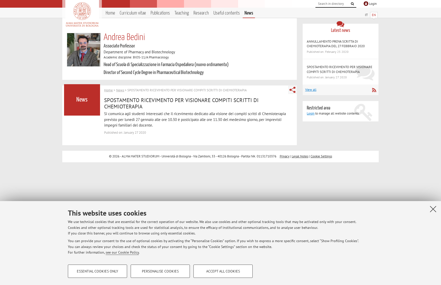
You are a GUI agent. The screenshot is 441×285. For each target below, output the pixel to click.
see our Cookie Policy (122, 252)
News (248, 13)
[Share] (292, 90)
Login (310, 113)
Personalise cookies (160, 271)
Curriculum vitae (133, 13)
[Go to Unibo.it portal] (82, 14)
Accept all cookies (223, 271)
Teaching (182, 13)
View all (310, 90)
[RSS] (374, 90)
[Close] (433, 209)
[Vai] (352, 4)
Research (201, 13)
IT (366, 15)
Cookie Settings (321, 156)
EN (374, 15)
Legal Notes (300, 156)
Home (110, 13)
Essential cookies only (97, 271)
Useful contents (226, 13)
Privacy (284, 156)
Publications (160, 13)
